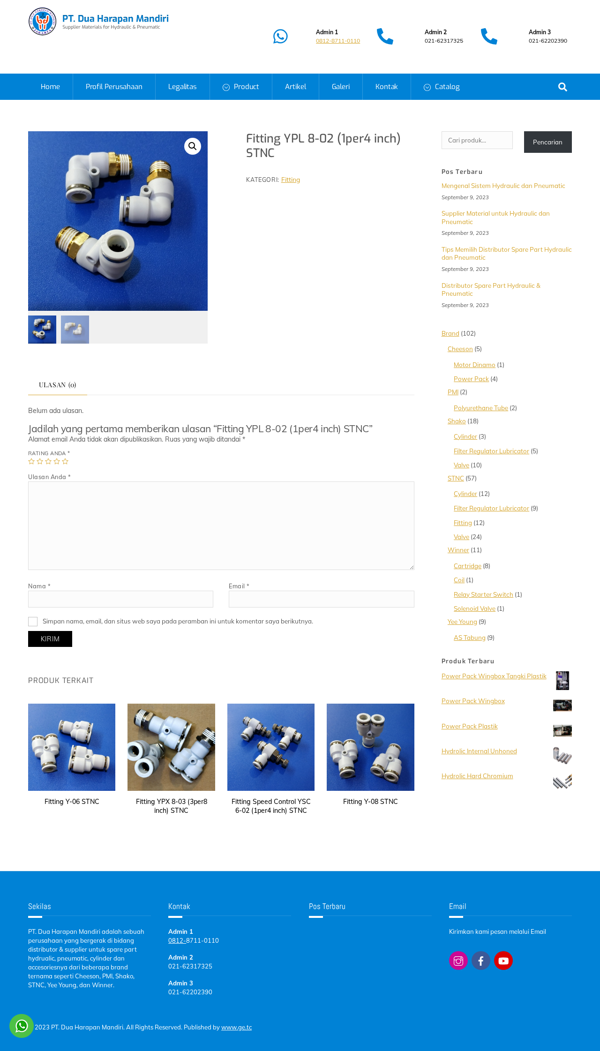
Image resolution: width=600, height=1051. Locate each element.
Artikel (295, 86)
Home (50, 86)
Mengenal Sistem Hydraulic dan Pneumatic (503, 185)
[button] (192, 146)
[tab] (57, 385)
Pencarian (547, 142)
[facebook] (481, 959)
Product (245, 86)
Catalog (446, 86)
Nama (39, 586)
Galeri (341, 86)
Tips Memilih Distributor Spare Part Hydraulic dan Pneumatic (507, 253)
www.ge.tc (236, 1027)
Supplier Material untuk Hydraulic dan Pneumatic (496, 217)
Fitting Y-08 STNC (370, 801)
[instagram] (458, 959)
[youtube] (503, 959)
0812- (177, 940)
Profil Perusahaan (114, 86)
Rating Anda (49, 453)
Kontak (386, 86)
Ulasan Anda (49, 476)
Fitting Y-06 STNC (72, 801)
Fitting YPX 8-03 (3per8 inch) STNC (171, 806)
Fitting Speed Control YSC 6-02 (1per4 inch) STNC (271, 806)
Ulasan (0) (58, 384)
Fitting (290, 179)
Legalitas (182, 86)
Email (239, 586)
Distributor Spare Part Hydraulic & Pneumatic (491, 289)
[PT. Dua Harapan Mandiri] (98, 32)
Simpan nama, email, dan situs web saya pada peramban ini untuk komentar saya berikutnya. (178, 621)
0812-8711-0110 (338, 40)
